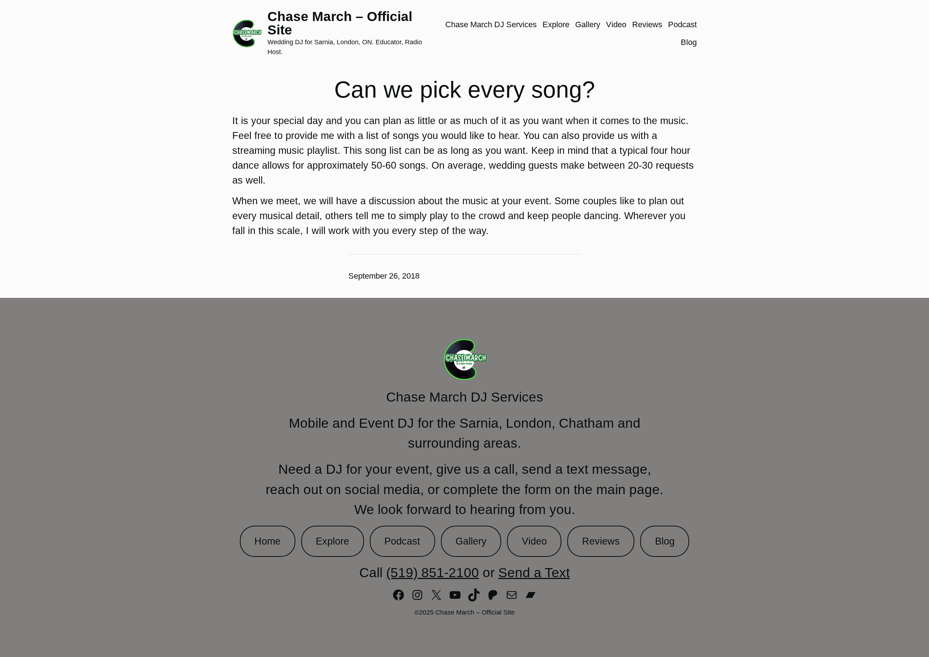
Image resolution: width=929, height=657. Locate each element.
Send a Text (534, 572)
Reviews (601, 541)
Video (534, 541)
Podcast (402, 541)
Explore (332, 541)
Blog (665, 541)
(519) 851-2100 (432, 572)
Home (267, 541)
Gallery (471, 541)
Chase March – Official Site (339, 23)
